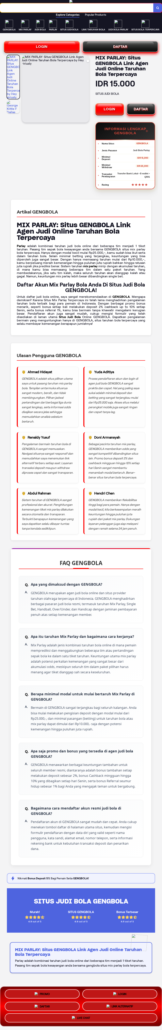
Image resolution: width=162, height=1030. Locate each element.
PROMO (45, 994)
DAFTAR (120, 47)
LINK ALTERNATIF (122, 1004)
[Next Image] (86, 89)
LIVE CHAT (83, 1016)
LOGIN (42, 47)
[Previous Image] (25, 89)
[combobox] (77, 7)
